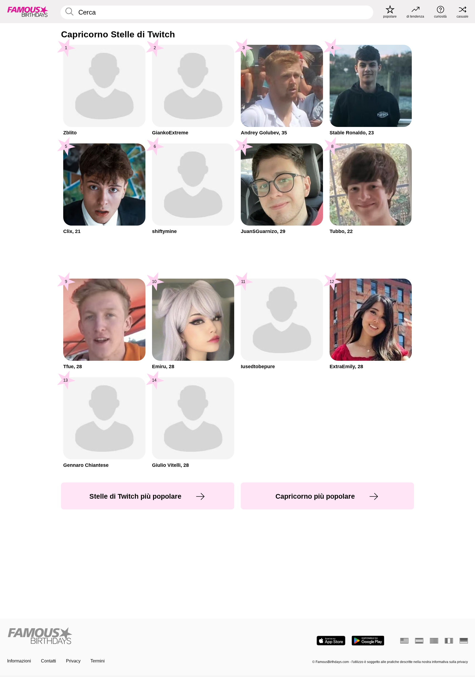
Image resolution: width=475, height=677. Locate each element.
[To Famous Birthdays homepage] (28, 11)
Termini (97, 661)
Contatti (48, 661)
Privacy (73, 661)
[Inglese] (404, 640)
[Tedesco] (464, 640)
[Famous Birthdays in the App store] (331, 640)
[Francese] (449, 640)
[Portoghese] (434, 640)
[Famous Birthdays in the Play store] (368, 640)
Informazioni (19, 661)
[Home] (120, 636)
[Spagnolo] (419, 640)
